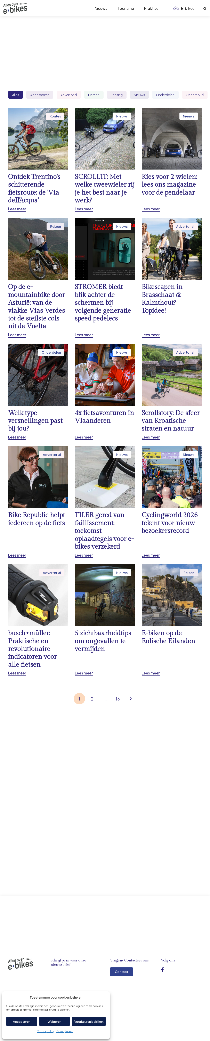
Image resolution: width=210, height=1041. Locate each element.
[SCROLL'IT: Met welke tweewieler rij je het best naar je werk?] (105, 160)
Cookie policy (45, 1031)
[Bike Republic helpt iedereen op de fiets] (38, 502)
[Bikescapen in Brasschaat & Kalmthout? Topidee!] (172, 277)
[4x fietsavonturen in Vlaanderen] (105, 392)
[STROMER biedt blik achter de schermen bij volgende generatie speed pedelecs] (105, 277)
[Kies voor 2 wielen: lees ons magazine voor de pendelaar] (172, 160)
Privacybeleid (64, 1031)
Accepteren (21, 1021)
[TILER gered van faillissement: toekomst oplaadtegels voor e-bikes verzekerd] (105, 502)
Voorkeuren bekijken (89, 1021)
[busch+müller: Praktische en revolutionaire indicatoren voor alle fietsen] (38, 620)
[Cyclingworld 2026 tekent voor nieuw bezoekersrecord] (172, 502)
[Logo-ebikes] (15, 8)
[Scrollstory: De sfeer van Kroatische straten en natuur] (172, 392)
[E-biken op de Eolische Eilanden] (172, 620)
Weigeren (54, 1021)
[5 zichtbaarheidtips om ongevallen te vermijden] (105, 620)
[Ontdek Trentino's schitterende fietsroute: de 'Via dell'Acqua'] (38, 160)
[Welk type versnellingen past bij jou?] (38, 392)
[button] (197, 8)
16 (118, 699)
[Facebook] (162, 969)
